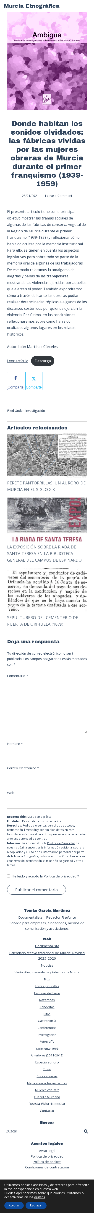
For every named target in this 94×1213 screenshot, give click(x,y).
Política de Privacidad (61, 843)
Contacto (47, 1110)
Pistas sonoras (47, 1076)
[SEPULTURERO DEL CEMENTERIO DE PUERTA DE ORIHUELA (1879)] (47, 571)
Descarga (43, 360)
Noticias (47, 965)
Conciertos (47, 1007)
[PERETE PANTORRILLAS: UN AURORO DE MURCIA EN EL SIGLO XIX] (47, 436)
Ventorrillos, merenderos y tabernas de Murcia (47, 972)
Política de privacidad (60, 876)
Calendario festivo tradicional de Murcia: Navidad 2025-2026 (47, 955)
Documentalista (47, 946)
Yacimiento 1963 (47, 1048)
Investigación (35, 410)
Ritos (47, 1014)
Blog (47, 979)
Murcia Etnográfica (32, 6)
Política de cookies (47, 1161)
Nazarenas (47, 1000)
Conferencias (47, 1028)
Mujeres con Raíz (47, 1090)
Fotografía (47, 1041)
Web (10, 792)
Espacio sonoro (47, 1062)
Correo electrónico (23, 768)
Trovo (47, 1069)
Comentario (17, 675)
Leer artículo (17, 360)
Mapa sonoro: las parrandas (47, 1083)
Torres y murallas (47, 986)
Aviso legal (47, 1150)
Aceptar (14, 1205)
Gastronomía (47, 1021)
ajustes (39, 1197)
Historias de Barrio (47, 993)
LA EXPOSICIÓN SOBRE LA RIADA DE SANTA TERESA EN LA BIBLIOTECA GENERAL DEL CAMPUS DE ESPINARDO (44, 553)
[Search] (86, 1131)
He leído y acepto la (45, 876)
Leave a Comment (58, 195)
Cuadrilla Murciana (47, 1097)
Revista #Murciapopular (47, 1103)
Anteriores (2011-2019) (47, 1055)
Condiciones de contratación (47, 1167)
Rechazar (36, 1205)
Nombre (15, 743)
